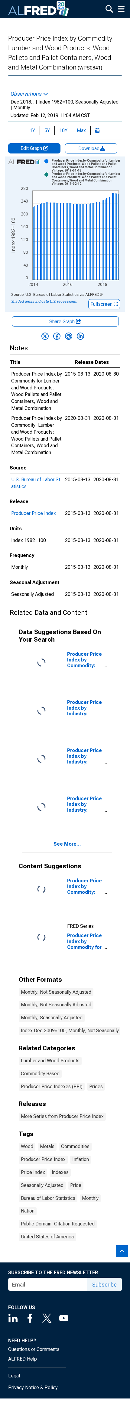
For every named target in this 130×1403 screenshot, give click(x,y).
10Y (63, 130)
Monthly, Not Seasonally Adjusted (56, 992)
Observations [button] (27, 94)
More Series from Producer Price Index (62, 1116)
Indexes (60, 1172)
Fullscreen (102, 304)
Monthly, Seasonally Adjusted (52, 1018)
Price (75, 1185)
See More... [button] (67, 844)
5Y (47, 130)
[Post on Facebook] (56, 336)
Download (89, 148)
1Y (32, 130)
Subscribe (104, 1284)
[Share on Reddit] (68, 336)
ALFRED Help (22, 1359)
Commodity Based (40, 1073)
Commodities (75, 1146)
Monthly (90, 1198)
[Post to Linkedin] (80, 336)
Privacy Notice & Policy (33, 1387)
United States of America (47, 1237)
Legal (14, 1376)
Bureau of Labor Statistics (48, 1198)
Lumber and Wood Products (50, 1061)
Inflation (80, 1159)
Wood (27, 1146)
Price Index (33, 1172)
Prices (96, 1086)
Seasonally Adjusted (42, 1185)
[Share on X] (45, 336)
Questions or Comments (34, 1349)
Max (81, 130)
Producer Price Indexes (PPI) (52, 1086)
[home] (38, 9)
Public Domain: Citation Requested (58, 1224)
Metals (47, 1146)
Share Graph (62, 321)
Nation (27, 1211)
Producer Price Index (33, 513)
